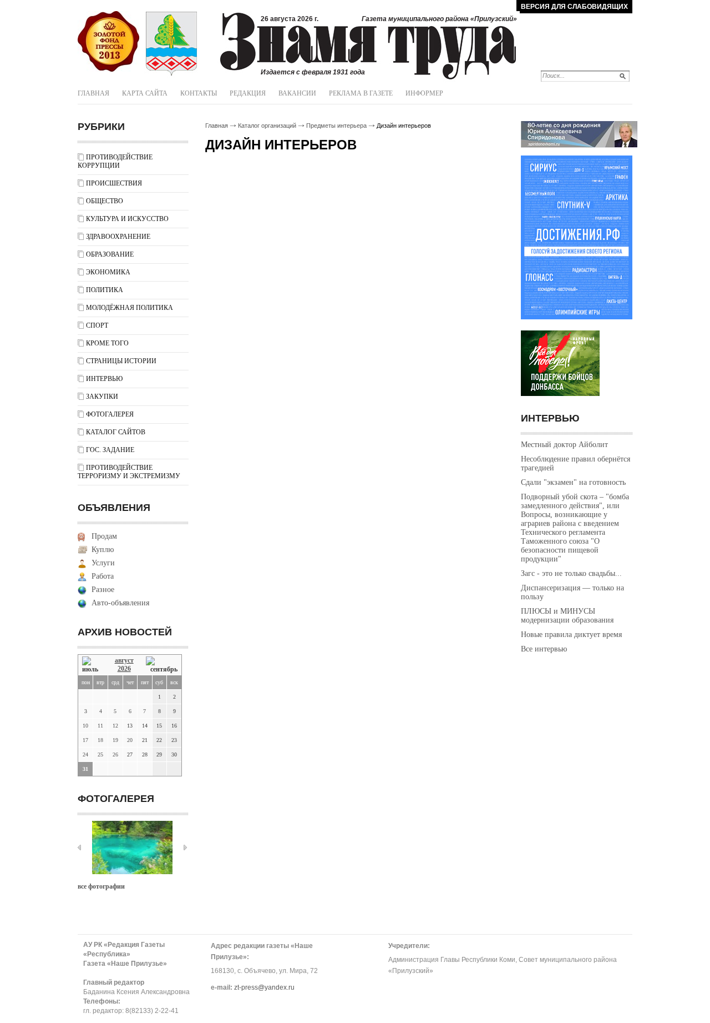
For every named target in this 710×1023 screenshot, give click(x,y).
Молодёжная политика (129, 308)
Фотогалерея (110, 414)
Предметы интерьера (336, 125)
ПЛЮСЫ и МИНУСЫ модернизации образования (567, 615)
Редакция (248, 93)
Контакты (198, 93)
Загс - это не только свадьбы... (571, 573)
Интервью (104, 379)
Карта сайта (145, 93)
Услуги (103, 563)
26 (115, 754)
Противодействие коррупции (115, 161)
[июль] (92, 665)
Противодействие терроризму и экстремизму (129, 472)
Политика (104, 290)
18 (100, 740)
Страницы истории (121, 361)
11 (100, 726)
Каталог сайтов (115, 432)
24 (85, 754)
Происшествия (114, 183)
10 (85, 726)
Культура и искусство (127, 219)
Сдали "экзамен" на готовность (573, 482)
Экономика (108, 272)
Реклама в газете (361, 93)
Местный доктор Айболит (564, 444)
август (124, 660)
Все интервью (544, 649)
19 (115, 740)
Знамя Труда (108, 41)
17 (85, 740)
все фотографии (101, 886)
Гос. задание (110, 450)
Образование (110, 254)
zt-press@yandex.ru (264, 987)
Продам (104, 536)
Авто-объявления (120, 603)
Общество (104, 201)
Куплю (103, 549)
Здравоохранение (118, 236)
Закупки (102, 396)
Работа (103, 576)
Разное (103, 589)
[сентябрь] (162, 665)
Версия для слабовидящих (574, 7)
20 (130, 740)
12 (115, 726)
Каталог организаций (267, 125)
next (185, 847)
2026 (124, 669)
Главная (93, 93)
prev (79, 847)
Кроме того (107, 343)
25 (100, 754)
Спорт (97, 325)
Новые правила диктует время (571, 634)
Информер (424, 93)
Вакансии (297, 93)
